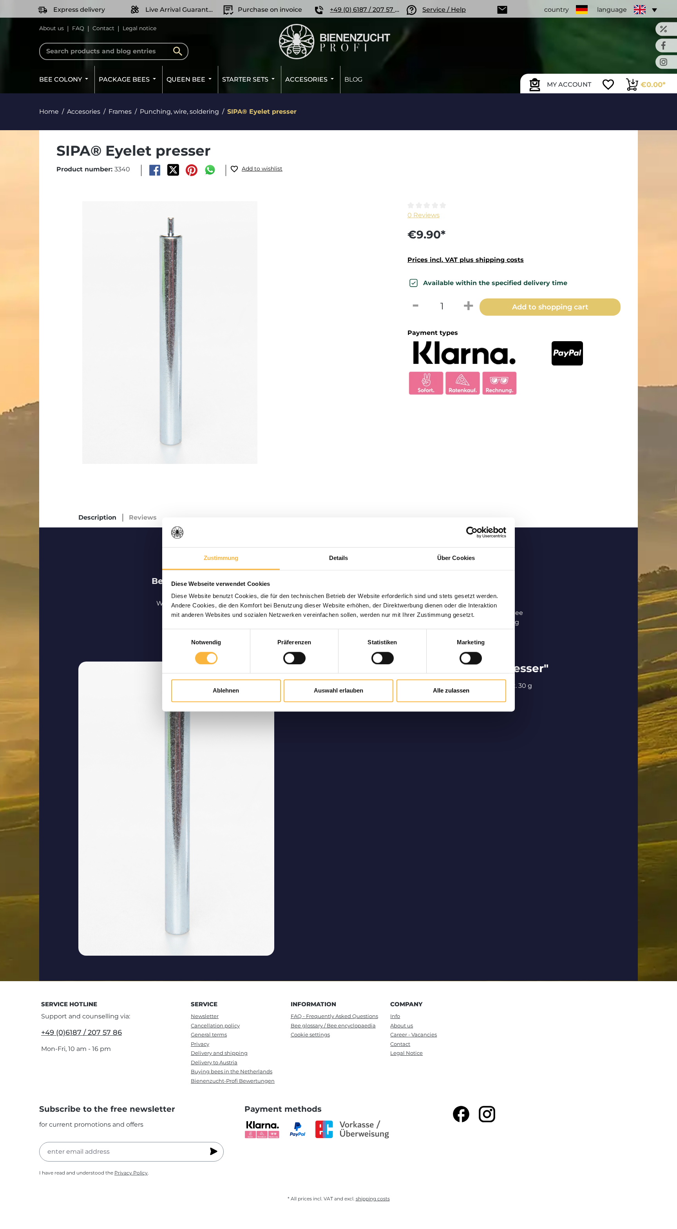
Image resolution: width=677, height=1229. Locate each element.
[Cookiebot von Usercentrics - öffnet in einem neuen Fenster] (472, 532)
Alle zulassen (451, 690)
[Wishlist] (608, 85)
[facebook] (461, 1114)
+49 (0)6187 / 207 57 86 (81, 1032)
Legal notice (139, 28)
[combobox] (114, 51)
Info (395, 1016)
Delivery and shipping (219, 1053)
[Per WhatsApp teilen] (210, 170)
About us (51, 28)
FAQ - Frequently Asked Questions (334, 1016)
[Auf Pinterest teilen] (192, 170)
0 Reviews (423, 215)
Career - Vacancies (413, 1034)
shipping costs (373, 1199)
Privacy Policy (131, 1173)
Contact (103, 28)
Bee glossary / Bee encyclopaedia (333, 1025)
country (556, 9)
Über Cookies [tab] (456, 558)
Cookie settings (310, 1034)
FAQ (78, 28)
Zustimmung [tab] (221, 558)
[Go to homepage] (334, 41)
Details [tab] (338, 558)
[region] (219, 332)
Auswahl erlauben (338, 690)
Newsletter (205, 1016)
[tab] (97, 517)
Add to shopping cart (550, 307)
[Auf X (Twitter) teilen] (173, 170)
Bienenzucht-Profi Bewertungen (233, 1081)
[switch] (294, 658)
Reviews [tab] (143, 517)
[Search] (180, 51)
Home (49, 111)
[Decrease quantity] (415, 306)
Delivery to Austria (214, 1062)
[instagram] (487, 1114)
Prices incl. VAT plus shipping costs (465, 260)
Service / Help (444, 9)
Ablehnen (226, 690)
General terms (209, 1034)
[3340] (169, 332)
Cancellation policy (215, 1025)
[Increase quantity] (468, 306)
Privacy (200, 1044)
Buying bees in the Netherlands (231, 1071)
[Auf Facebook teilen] (154, 170)
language (612, 9)
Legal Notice (406, 1053)
